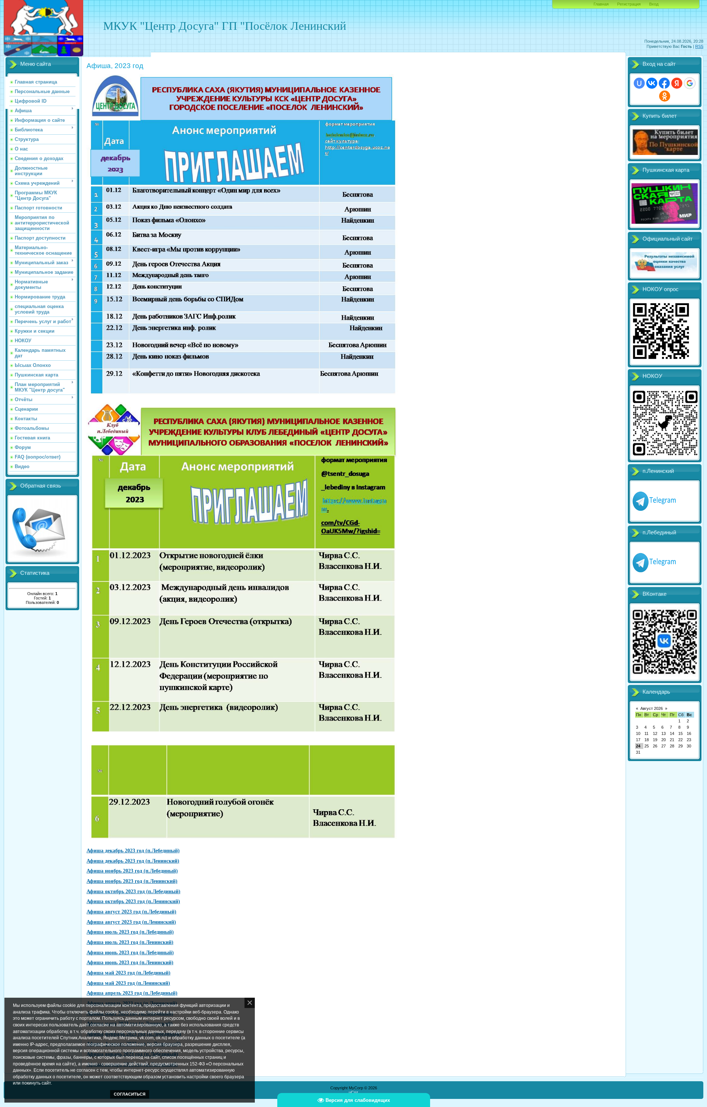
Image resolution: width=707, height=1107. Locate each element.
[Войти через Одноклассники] (664, 96)
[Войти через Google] (690, 83)
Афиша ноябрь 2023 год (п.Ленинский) (132, 881)
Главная (601, 4)
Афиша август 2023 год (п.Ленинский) (131, 922)
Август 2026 (651, 708)
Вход (653, 4)
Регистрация (629, 4)
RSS (699, 46)
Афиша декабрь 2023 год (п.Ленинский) (133, 861)
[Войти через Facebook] (664, 83)
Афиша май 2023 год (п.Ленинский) (128, 983)
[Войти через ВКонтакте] (651, 83)
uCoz (353, 1092)
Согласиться (129, 1094)
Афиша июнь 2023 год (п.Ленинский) (130, 962)
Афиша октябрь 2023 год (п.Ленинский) (133, 901)
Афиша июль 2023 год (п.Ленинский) (130, 942)
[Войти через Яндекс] (676, 83)
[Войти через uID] (639, 83)
